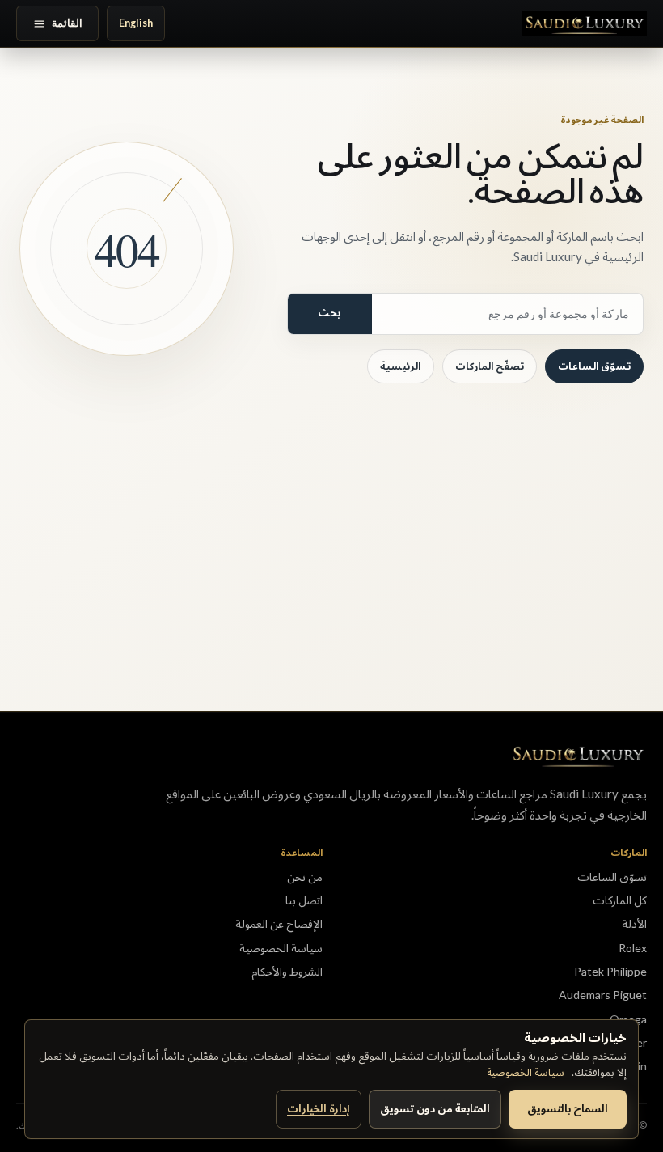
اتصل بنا (304, 900)
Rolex (633, 948)
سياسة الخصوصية (525, 1071)
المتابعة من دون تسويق (435, 1108)
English (136, 23)
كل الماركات (620, 900)
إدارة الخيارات (318, 1108)
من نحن (305, 876)
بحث (329, 313)
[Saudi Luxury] (584, 23)
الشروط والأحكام (287, 971)
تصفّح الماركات (489, 366)
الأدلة (634, 923)
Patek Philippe (610, 971)
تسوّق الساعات (594, 366)
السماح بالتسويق (567, 1108)
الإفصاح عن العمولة (279, 923)
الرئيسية (400, 366)
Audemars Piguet (603, 995)
